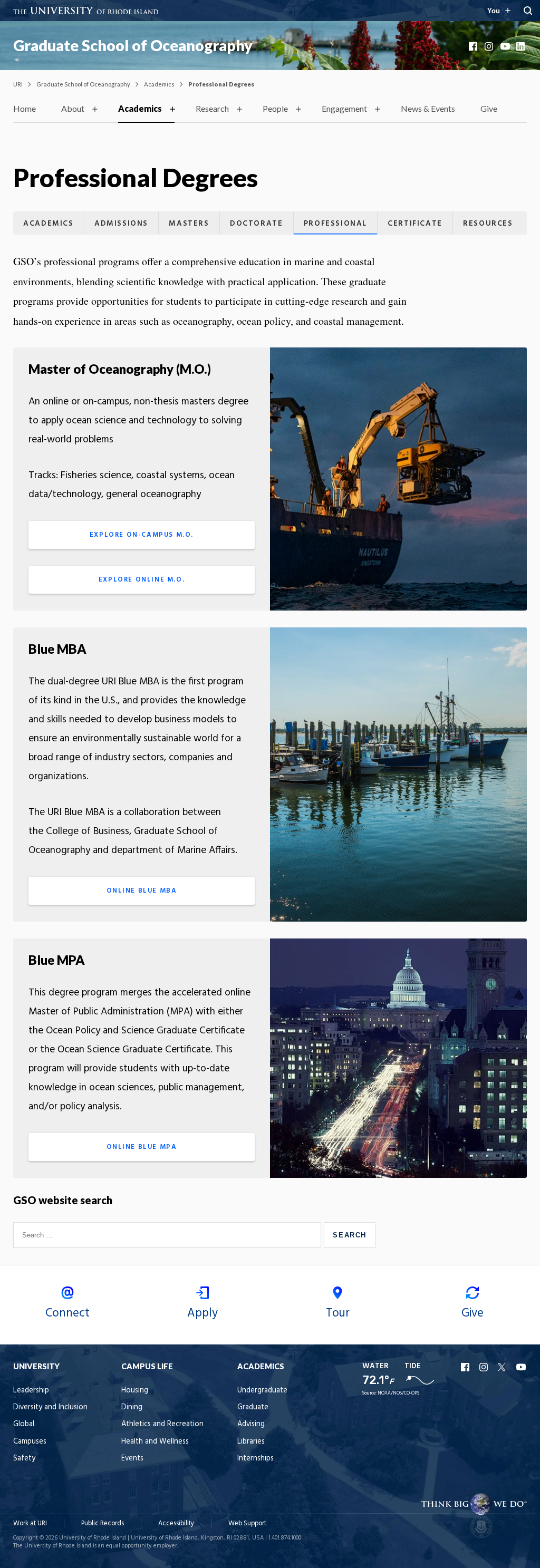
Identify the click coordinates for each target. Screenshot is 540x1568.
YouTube (505, 46)
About (72, 108)
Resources (488, 224)
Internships (255, 1459)
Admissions (121, 224)
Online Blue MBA (142, 890)
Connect (67, 1313)
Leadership (31, 1391)
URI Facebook (466, 1367)
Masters (189, 224)
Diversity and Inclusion (50, 1407)
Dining (131, 1407)
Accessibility (176, 1523)
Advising (251, 1424)
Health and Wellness (155, 1442)
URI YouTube (521, 1367)
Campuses (29, 1442)
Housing (134, 1391)
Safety (24, 1459)
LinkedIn (521, 46)
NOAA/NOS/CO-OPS (398, 1393)
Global (23, 1424)
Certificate (415, 224)
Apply (202, 1313)
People (275, 108)
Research (212, 108)
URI (18, 84)
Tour (338, 1313)
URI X (503, 1367)
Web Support (247, 1523)
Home (24, 108)
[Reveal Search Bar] (528, 10)
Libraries (251, 1442)
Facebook (474, 46)
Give (488, 108)
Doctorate (256, 224)
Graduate (252, 1407)
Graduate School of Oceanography (133, 45)
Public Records (102, 1523)
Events (132, 1459)
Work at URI (30, 1523)
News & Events (428, 108)
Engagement (344, 108)
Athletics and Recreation (162, 1424)
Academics (159, 84)
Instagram (490, 46)
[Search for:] (168, 1234)
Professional (335, 224)
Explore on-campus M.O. (142, 534)
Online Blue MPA (142, 1147)
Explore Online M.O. (142, 579)
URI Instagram (484, 1367)
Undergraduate (262, 1391)
